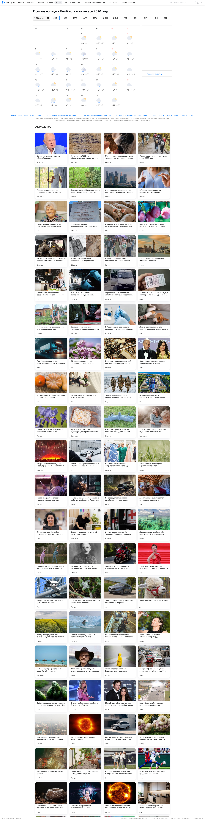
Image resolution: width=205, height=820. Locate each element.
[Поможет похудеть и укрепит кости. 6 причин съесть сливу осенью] (154, 217)
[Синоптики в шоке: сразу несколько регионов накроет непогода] (120, 251)
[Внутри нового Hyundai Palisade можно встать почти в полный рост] (120, 730)
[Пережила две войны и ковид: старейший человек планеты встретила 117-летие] (51, 217)
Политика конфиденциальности (138, 818)
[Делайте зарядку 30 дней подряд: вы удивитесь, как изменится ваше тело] (51, 559)
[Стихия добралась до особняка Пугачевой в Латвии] (85, 696)
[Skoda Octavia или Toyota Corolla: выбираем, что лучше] (120, 593)
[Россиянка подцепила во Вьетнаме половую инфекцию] (51, 183)
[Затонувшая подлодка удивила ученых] (51, 764)
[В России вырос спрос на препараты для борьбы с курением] (154, 183)
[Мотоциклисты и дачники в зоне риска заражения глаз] (51, 320)
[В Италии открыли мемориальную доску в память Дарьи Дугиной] (85, 217)
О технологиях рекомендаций (159, 818)
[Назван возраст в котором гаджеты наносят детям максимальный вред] (51, 491)
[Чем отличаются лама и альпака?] (154, 593)
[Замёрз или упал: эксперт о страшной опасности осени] (120, 559)
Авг (125, 18)
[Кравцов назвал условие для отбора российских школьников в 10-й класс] (120, 764)
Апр (85, 18)
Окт (145, 18)
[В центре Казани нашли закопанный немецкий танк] (85, 251)
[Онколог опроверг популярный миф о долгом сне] (85, 525)
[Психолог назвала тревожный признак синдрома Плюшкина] (120, 354)
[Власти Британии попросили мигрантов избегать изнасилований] (154, 251)
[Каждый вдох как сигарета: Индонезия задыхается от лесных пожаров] (51, 730)
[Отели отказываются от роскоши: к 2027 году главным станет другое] (154, 388)
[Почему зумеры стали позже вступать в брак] (85, 388)
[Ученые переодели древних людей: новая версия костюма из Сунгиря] (120, 388)
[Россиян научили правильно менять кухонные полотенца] (154, 798)
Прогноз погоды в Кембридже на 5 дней (60, 115)
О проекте (124, 818)
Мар (75, 18)
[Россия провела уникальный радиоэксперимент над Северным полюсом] (85, 627)
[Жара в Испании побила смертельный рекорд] (154, 627)
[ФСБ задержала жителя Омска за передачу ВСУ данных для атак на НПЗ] (51, 251)
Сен (135, 18)
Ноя (156, 18)
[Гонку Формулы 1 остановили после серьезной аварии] (154, 696)
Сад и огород (172, 115)
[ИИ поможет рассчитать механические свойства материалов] (85, 798)
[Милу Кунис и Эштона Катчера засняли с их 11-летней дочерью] (120, 696)
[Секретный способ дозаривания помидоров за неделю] (85, 764)
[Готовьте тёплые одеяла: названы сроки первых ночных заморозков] (85, 593)
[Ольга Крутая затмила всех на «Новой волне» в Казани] (154, 354)
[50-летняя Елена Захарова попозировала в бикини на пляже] (154, 559)
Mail (3, 818)
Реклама (18, 818)
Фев (65, 18)
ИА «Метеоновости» (197, 818)
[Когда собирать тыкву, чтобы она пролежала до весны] (51, 388)
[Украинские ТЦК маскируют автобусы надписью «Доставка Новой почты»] (120, 285)
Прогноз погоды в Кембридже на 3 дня (26, 115)
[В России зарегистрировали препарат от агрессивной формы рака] (120, 320)
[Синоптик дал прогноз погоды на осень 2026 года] (154, 149)
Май (95, 18)
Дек (165, 18)
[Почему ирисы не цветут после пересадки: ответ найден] (51, 422)
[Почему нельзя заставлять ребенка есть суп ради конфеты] (51, 285)
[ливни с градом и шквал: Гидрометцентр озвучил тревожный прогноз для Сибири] (120, 662)
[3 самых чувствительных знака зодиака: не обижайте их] (154, 422)
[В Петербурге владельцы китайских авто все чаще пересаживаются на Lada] (120, 491)
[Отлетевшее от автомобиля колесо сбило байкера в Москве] (120, 627)
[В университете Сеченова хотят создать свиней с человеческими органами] (120, 217)
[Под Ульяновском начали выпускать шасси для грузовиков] (51, 354)
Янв (55, 18)
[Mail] (3, 2)
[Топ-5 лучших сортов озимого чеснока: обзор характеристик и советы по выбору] (154, 730)
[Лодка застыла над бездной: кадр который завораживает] (154, 525)
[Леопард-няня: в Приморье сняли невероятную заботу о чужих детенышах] (85, 183)
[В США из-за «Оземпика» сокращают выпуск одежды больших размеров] (120, 456)
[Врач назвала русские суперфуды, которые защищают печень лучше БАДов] (85, 422)
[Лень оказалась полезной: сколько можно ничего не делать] (154, 320)
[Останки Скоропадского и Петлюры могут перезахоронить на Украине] (85, 559)
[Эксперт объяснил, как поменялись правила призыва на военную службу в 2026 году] (85, 320)
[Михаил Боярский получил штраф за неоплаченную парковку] (85, 662)
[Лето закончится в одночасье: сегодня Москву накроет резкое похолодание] (120, 183)
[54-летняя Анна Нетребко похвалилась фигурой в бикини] (51, 525)
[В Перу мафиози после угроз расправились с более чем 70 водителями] (154, 662)
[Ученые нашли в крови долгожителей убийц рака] (85, 285)
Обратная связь (175, 818)
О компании (10, 818)
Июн (105, 18)
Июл (115, 18)
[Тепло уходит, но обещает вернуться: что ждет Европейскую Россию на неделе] (154, 456)
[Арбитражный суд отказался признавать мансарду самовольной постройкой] (154, 491)
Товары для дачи (187, 115)
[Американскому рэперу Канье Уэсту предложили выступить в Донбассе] (51, 456)
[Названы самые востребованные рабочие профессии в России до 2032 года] (85, 491)
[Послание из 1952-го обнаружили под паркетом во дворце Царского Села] (85, 149)
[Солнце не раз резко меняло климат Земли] (85, 730)
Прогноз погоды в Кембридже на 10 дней (131, 115)
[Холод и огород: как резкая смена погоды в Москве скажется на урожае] (51, 627)
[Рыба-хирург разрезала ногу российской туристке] (51, 662)
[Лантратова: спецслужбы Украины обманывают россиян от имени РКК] (120, 525)
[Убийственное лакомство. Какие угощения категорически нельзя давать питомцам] (120, 149)
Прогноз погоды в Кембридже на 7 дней (95, 115)
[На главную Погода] (10, 2)
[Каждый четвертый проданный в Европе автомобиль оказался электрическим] (85, 456)
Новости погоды (157, 115)
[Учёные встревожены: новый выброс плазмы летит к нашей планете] (120, 798)
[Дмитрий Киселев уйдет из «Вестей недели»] (51, 149)
